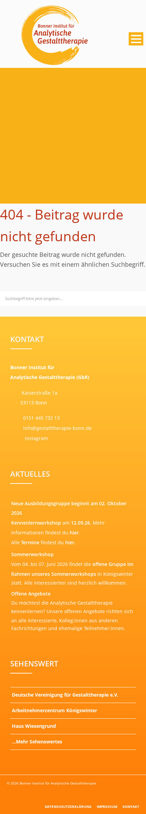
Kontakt (131, 806)
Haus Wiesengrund (34, 726)
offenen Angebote (84, 611)
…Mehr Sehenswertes (37, 741)
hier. (70, 542)
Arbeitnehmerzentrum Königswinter (54, 710)
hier (74, 532)
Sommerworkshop (32, 554)
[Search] (139, 297)
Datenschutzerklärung (68, 806)
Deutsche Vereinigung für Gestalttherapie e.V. (65, 695)
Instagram (35, 438)
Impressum (107, 806)
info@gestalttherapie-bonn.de (57, 428)
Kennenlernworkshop (36, 522)
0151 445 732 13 (41, 418)
